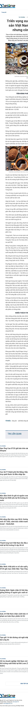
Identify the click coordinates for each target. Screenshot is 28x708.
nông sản (14, 421)
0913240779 (16, 702)
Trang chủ (3, 12)
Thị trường (22, 17)
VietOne (8, 6)
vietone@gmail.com (7, 703)
